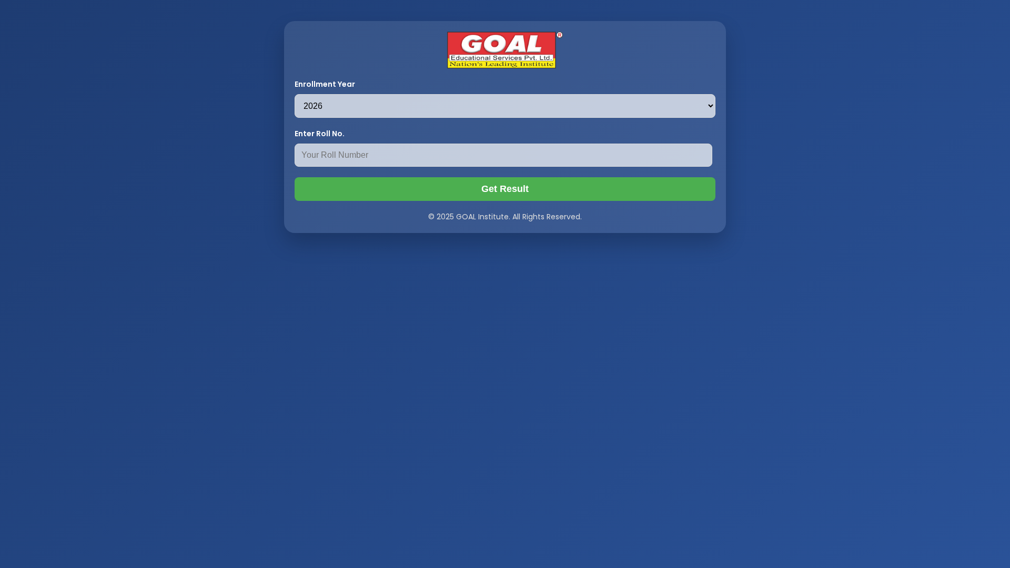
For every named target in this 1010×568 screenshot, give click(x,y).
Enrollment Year (325, 84)
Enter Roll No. (320, 133)
